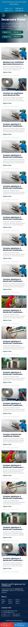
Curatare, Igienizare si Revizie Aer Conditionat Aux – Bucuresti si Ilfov (12, 156)
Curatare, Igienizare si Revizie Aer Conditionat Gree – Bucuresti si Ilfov (12, 280)
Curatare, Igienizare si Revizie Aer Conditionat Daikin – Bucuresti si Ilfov (13, 311)
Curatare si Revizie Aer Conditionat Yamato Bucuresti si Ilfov (12, 435)
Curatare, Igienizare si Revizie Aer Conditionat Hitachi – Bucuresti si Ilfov (13, 187)
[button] (25, 15)
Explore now (7, 72)
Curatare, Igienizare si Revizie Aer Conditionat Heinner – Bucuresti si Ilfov (14, 404)
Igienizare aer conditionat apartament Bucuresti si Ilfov (13, 63)
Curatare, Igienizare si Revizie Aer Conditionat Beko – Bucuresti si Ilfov (12, 125)
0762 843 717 (19, 8)
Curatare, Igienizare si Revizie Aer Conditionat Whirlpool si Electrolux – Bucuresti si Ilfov (12, 528)
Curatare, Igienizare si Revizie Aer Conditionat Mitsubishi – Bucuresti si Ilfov (13, 218)
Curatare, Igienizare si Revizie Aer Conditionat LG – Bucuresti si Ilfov (13, 466)
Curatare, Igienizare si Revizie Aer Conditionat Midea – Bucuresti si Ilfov (13, 373)
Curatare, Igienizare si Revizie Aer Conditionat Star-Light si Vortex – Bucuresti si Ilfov (12, 559)
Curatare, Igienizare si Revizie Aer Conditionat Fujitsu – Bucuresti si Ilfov (13, 249)
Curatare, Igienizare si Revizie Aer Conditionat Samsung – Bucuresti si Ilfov (12, 342)
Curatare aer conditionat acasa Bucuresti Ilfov (13, 94)
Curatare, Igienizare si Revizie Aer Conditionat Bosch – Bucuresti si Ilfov (13, 497)
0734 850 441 (19, 10)
